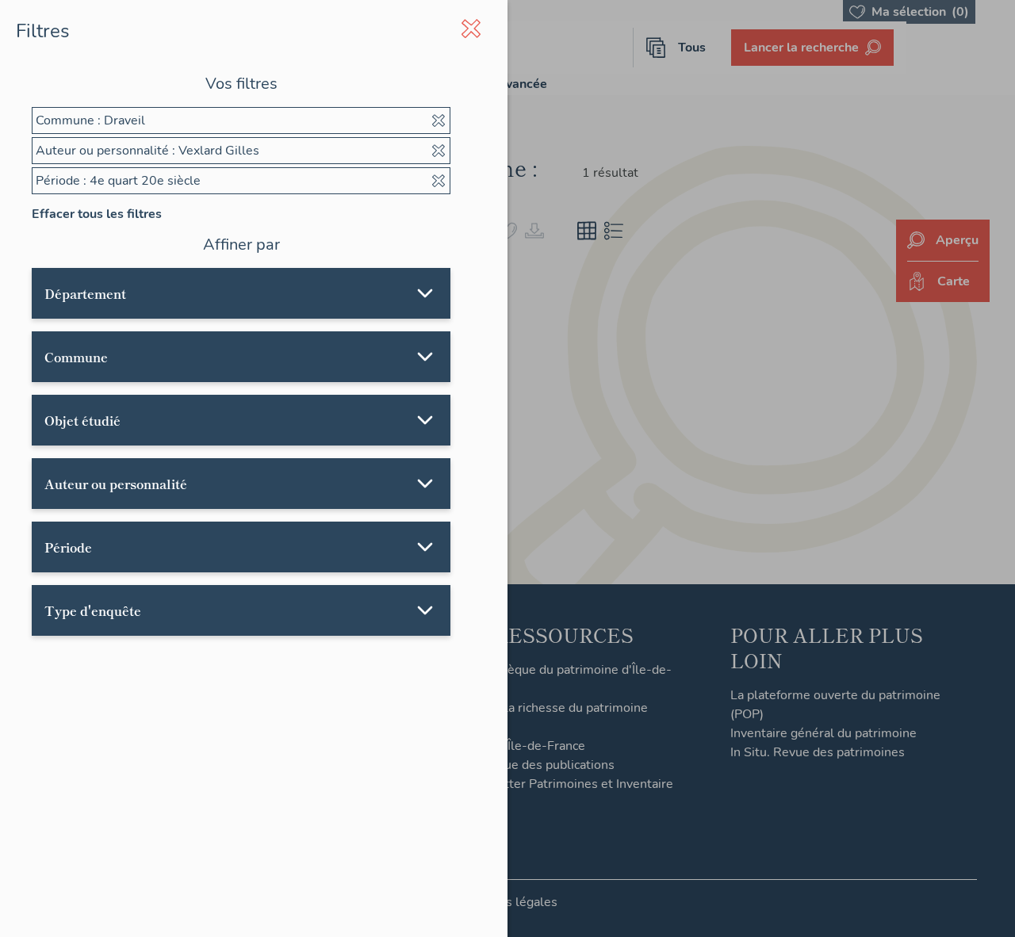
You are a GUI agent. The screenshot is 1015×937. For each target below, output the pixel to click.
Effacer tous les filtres (97, 214)
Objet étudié (82, 420)
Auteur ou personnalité (115, 483)
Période (68, 546)
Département (85, 293)
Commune (76, 356)
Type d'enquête (92, 610)
